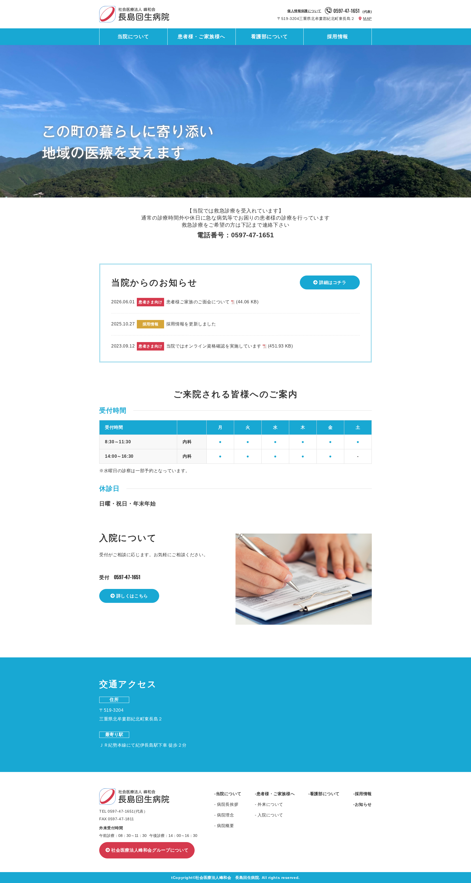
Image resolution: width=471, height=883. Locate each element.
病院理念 (225, 815)
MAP (367, 18)
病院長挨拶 (227, 804)
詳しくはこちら (132, 596)
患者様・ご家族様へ (201, 36)
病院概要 (225, 825)
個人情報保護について (304, 11)
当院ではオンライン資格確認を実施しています (229, 346)
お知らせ (363, 804)
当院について (133, 36)
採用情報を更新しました (191, 324)
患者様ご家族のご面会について (212, 302)
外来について (269, 804)
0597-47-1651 (127, 576)
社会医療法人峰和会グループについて (149, 850)
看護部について (269, 36)
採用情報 (337, 36)
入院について (269, 815)
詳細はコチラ (332, 282)
